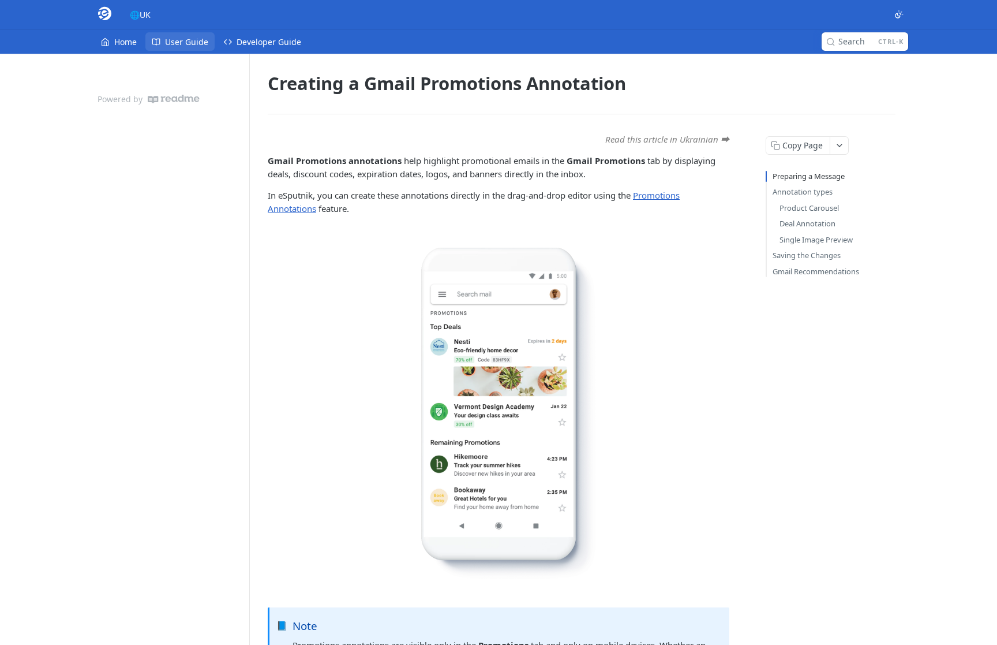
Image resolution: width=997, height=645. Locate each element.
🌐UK (140, 14)
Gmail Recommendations (816, 271)
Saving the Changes (807, 255)
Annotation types (803, 192)
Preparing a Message (809, 176)
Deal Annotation (807, 223)
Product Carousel (809, 208)
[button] (498, 411)
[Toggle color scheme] (899, 14)
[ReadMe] (174, 99)
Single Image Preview (816, 239)
